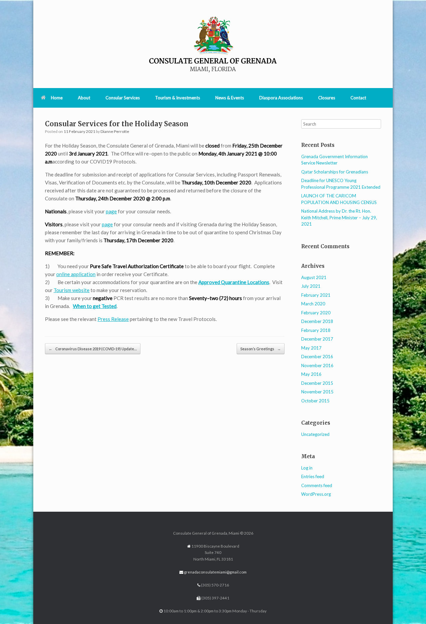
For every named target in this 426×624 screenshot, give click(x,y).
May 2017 (311, 348)
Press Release (113, 319)
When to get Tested (94, 306)
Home (57, 97)
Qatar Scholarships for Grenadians (334, 171)
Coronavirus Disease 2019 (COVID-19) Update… (93, 349)
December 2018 (317, 321)
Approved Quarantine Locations (233, 282)
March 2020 (313, 303)
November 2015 (317, 391)
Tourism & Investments (177, 97)
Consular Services (123, 97)
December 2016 (317, 356)
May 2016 (311, 374)
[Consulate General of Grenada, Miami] (213, 44)
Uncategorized (315, 434)
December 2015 (317, 383)
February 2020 (315, 312)
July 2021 (310, 286)
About (84, 97)
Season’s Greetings (260, 349)
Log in (307, 467)
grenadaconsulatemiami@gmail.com (215, 572)
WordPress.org (316, 494)
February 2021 (315, 295)
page (111, 211)
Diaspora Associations (281, 97)
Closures (326, 97)
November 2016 (317, 365)
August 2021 (313, 277)
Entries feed (312, 476)
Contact (358, 97)
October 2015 (315, 400)
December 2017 (317, 339)
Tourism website (72, 290)
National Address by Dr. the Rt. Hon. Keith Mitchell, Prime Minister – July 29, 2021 (339, 217)
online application (76, 274)
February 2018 (315, 330)
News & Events (229, 97)
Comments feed (316, 485)
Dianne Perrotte (115, 131)
